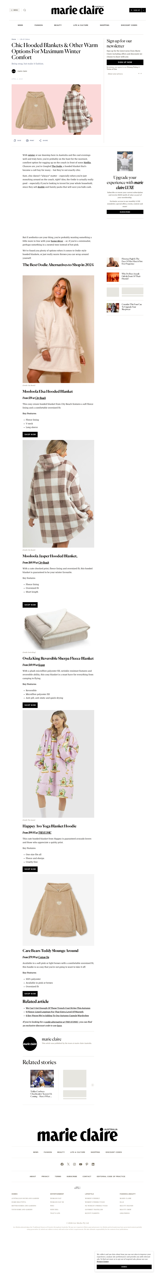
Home (14, 39)
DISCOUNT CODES (129, 25)
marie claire (22, 71)
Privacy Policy (132, 67)
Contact (87, 1176)
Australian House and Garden (25, 1198)
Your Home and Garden (22, 1209)
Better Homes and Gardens (24, 1206)
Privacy (45, 1176)
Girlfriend (125, 1213)
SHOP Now (30, 994)
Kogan (41, 665)
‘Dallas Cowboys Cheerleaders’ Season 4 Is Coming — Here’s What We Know (41, 1094)
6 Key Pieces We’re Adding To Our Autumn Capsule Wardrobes (57, 1016)
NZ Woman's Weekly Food (96, 1206)
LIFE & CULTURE (80, 25)
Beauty (58, 25)
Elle (122, 1202)
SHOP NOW (30, 434)
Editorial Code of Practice (111, 1176)
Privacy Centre (103, 1261)
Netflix (87, 162)
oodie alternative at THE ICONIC (61, 1022)
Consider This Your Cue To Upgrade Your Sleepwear (132, 306)
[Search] (24, 10)
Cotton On (43, 957)
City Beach (40, 398)
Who (52, 1206)
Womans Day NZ (57, 1202)
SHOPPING (104, 25)
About (33, 1176)
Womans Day (55, 1198)
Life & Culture (25, 39)
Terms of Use (112, 69)
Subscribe (72, 1176)
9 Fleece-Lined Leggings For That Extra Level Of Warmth (55, 1012)
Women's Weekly (92, 1198)
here (59, 1026)
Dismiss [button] (124, 1267)
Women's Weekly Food (95, 1202)
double (41, 187)
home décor (57, 241)
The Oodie (57, 166)
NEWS (20, 25)
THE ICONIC (44, 832)
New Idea (54, 1209)
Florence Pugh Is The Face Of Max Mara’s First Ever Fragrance (132, 261)
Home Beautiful (19, 1202)
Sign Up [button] (137, 10)
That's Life (55, 1213)
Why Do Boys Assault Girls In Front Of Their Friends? (131, 276)
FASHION (39, 25)
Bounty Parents (92, 1213)
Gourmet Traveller (94, 1209)
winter (31, 155)
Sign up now (125, 62)
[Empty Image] (113, 292)
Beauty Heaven (126, 1206)
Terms (58, 1176)
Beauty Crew (125, 1209)
